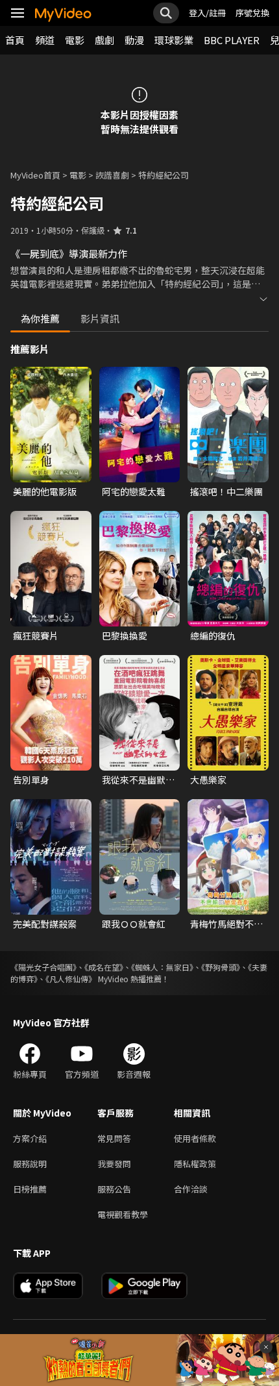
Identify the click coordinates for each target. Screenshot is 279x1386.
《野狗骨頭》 (220, 966)
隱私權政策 (195, 1163)
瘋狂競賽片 (35, 635)
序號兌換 (252, 12)
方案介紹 (30, 1138)
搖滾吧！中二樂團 (226, 491)
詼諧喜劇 (112, 175)
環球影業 (173, 40)
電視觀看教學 (122, 1214)
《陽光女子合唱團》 (43, 966)
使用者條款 (195, 1138)
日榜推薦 (30, 1189)
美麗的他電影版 (45, 491)
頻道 (45, 40)
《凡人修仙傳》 (70, 978)
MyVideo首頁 (35, 175)
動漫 (134, 40)
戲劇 (104, 40)
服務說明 (30, 1163)
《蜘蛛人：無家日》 (162, 966)
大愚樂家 (208, 779)
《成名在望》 (103, 966)
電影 (74, 40)
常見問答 (114, 1138)
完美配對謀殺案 (45, 923)
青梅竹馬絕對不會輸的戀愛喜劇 (226, 923)
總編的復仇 (213, 635)
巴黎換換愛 (124, 635)
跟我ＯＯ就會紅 (133, 923)
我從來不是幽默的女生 (138, 779)
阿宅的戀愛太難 (133, 491)
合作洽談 (191, 1189)
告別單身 (31, 779)
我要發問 (114, 1163)
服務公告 (114, 1189)
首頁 (15, 40)
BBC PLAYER (232, 40)
